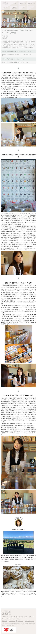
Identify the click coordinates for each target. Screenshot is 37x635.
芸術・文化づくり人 (29, 621)
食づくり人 (20, 621)
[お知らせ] (22, 8)
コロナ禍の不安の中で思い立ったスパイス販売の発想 (16, 55)
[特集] (5, 8)
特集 (30, 616)
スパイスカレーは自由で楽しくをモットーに (15, 62)
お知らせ (12, 619)
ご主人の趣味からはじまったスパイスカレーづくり (16, 51)
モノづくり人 (12, 621)
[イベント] (31, 8)
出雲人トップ (5, 616)
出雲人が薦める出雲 (22, 616)
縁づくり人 (4, 621)
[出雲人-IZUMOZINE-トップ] (9, 3)
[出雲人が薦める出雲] (14, 8)
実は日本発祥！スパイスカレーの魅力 (13, 59)
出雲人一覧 (12, 616)
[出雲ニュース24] (31, 3)
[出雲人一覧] (22, 3)
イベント (19, 619)
